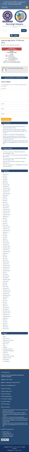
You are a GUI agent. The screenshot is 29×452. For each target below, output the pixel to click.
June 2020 (5, 283)
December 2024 (6, 209)
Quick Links (4, 7)
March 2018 (5, 327)
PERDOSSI (5, 352)
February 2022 (6, 262)
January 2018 (6, 328)
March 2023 (5, 241)
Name (3, 103)
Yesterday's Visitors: (7, 435)
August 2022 (6, 253)
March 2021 (5, 274)
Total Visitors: (6, 436)
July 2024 (5, 218)
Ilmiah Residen (6, 342)
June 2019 (5, 300)
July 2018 (5, 320)
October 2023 (6, 228)
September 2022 (6, 251)
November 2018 (6, 312)
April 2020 (5, 284)
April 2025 (5, 202)
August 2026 (6, 174)
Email (2, 108)
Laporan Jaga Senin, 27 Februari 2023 (14, 78)
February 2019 (6, 307)
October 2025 (6, 191)
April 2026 (5, 181)
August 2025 (6, 195)
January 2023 (6, 244)
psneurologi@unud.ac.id (21, 2)
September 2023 (6, 230)
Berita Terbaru (6, 338)
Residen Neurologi (15, 45)
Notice (4, 345)
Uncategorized (6, 361)
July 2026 (5, 176)
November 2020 (6, 279)
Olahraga (5, 347)
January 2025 (6, 207)
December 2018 (6, 311)
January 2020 (6, 288)
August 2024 (6, 216)
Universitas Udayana (5, 401)
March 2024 (5, 225)
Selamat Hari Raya (7, 357)
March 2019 (5, 305)
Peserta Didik (6, 354)
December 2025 (6, 188)
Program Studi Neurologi (8, 356)
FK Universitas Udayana (6, 399)
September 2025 (6, 193)
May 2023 (5, 237)
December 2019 (6, 290)
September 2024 (6, 214)
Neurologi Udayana (14, 24)
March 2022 (5, 260)
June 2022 (5, 256)
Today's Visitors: (6, 433)
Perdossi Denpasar (5, 404)
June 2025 (5, 198)
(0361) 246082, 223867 (9, 2)
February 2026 (6, 184)
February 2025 (6, 205)
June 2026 (5, 177)
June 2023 (5, 235)
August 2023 (6, 232)
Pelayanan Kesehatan (8, 349)
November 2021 (6, 267)
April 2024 (5, 223)
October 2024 (6, 213)
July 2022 (5, 255)
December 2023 (6, 227)
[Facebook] (7, 440)
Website (3, 113)
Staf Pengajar (6, 359)
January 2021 (6, 277)
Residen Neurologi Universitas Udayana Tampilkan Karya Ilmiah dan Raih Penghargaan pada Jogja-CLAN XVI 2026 (15, 131)
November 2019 (6, 291)
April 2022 (5, 258)
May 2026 (5, 179)
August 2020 (6, 281)
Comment (3, 88)
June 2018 (5, 321)
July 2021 (5, 272)
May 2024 (5, 221)
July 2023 (5, 234)
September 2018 (6, 316)
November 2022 (6, 248)
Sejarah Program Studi (6, 391)
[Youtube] (2, 440)
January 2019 (6, 309)
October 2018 (6, 314)
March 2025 (5, 204)
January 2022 (6, 263)
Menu (16, 35)
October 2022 (6, 249)
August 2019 (6, 297)
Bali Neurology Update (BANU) (15, 3)
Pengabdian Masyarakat (8, 350)
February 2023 (6, 242)
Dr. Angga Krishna (17, 450)
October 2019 (6, 293)
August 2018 (6, 318)
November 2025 (6, 190)
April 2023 (5, 239)
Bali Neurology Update (6, 396)
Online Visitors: (6, 432)
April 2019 (5, 304)
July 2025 (5, 197)
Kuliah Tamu (6, 343)
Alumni (4, 336)
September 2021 (6, 270)
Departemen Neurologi (8, 340)
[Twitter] (5, 440)
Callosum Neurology (5, 393)
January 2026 (6, 186)
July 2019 (5, 298)
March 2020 (5, 286)
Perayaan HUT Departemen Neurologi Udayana (14, 134)
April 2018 (5, 325)
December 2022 (6, 246)
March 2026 (5, 183)
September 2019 (6, 295)
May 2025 (5, 200)
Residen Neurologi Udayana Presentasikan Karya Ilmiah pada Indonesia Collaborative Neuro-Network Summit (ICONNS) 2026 (15, 137)
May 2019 (5, 302)
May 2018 (5, 323)
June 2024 (5, 220)
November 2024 (6, 211)
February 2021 (6, 276)
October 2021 (6, 269)
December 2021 (6, 265)
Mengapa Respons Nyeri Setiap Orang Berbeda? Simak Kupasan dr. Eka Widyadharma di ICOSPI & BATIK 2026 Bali (15, 142)
